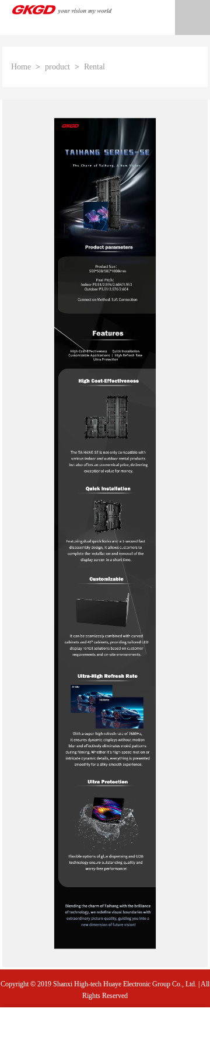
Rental (94, 66)
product (57, 66)
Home (21, 66)
